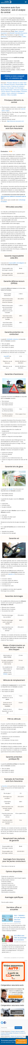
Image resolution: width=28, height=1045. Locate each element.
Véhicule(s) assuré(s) (9, 84)
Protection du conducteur (18, 86)
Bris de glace (10, 88)
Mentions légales (20, 1031)
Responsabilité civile (21, 84)
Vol (16, 88)
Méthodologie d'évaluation (12, 1033)
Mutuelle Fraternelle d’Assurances (18, 33)
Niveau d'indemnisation (7, 89)
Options (3, 93)
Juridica (24, 36)
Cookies (3, 1033)
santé (21, 1038)
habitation (16, 1038)
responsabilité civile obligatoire (16, 263)
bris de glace (10, 489)
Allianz (16, 31)
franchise (4, 786)
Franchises (24, 91)
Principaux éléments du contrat (15, 82)
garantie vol (11, 574)
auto (10, 1038)
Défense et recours (5, 86)
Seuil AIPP (6, 356)
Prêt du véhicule (5, 91)
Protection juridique (15, 91)
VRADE (5, 674)
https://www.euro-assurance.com (15, 121)
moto (12, 1038)
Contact (13, 1031)
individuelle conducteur (12, 339)
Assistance (3, 88)
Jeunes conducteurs (11, 93)
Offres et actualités (12, 95)
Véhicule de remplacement (20, 89)
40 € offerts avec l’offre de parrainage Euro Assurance (20, 938)
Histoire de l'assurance (16, 1036)
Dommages (21, 88)
